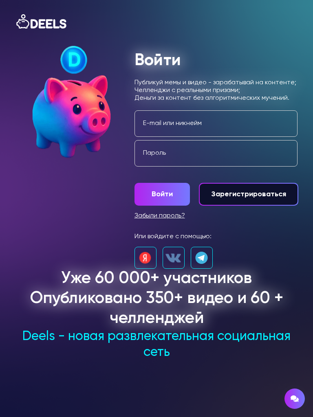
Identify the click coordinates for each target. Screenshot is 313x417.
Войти (162, 194)
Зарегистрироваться (248, 194)
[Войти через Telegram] (202, 258)
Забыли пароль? (159, 216)
